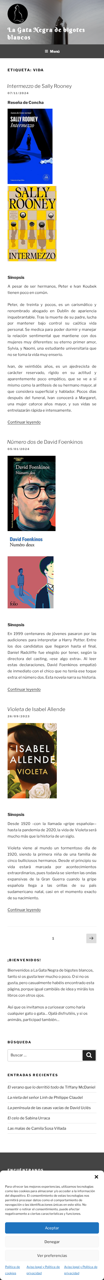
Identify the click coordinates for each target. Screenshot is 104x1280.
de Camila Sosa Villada (37, 1128)
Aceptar (52, 1228)
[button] (96, 1176)
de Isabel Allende (36, 709)
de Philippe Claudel (45, 1097)
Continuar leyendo (24, 422)
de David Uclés (49, 1108)
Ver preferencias (52, 1255)
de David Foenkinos (45, 442)
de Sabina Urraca (29, 1118)
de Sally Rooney (39, 86)
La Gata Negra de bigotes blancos (46, 33)
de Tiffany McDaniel (51, 1087)
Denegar (52, 1242)
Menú (55, 51)
